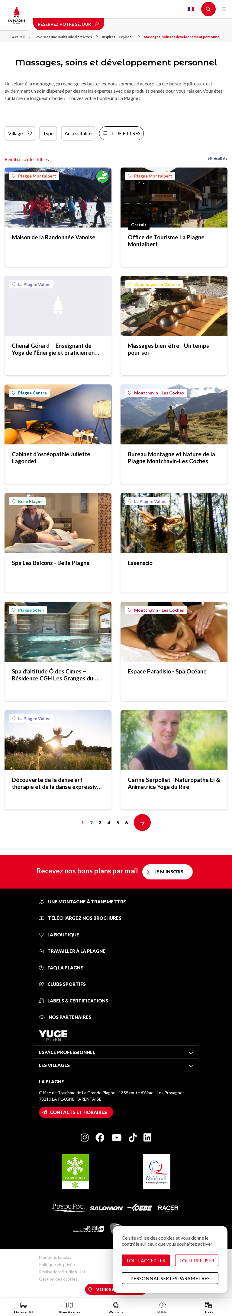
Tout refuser (196, 1260)
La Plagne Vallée (34, 284)
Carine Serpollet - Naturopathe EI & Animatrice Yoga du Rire (174, 783)
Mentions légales (55, 1257)
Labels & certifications (77, 1000)
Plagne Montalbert (37, 175)
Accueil (18, 37)
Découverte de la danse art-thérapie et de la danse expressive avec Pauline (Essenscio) (56, 783)
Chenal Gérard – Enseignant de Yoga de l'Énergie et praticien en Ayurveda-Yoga (53, 349)
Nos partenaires (69, 1017)
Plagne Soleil (31, 610)
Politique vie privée (57, 1264)
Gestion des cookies (58, 1278)
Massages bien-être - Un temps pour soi (168, 349)
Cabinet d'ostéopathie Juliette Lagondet (51, 457)
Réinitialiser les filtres (27, 159)
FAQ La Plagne (65, 967)
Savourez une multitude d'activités (63, 37)
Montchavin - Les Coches (159, 392)
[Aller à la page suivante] (142, 822)
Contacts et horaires (78, 1112)
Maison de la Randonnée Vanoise (53, 237)
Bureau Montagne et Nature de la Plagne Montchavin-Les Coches (171, 457)
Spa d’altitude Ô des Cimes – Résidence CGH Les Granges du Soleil (52, 675)
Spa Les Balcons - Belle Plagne (51, 562)
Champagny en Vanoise (157, 284)
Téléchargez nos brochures (84, 918)
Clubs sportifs (66, 984)
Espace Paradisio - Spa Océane (167, 671)
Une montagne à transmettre (86, 901)
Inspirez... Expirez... (118, 37)
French (191, 9)
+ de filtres (125, 133)
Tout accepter (146, 1260)
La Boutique (63, 934)
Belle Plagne (30, 501)
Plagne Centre (32, 392)
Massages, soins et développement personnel (182, 37)
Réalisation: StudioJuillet (62, 1271)
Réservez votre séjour (65, 24)
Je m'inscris (169, 871)
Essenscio (140, 562)
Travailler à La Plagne (76, 951)
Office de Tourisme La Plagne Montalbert (166, 241)
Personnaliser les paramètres (170, 1278)
